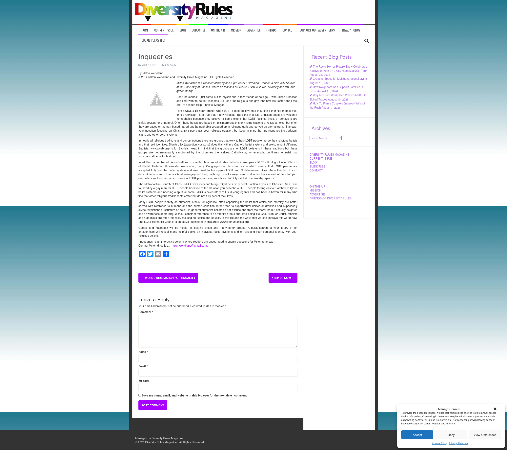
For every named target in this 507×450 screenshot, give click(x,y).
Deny (451, 435)
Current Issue (163, 30)
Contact (288, 30)
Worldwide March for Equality (168, 278)
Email (143, 366)
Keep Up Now (283, 278)
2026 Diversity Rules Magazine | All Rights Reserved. (171, 442)
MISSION (315, 190)
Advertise (253, 30)
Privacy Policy (350, 30)
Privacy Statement (458, 443)
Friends (271, 30)
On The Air (218, 30)
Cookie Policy (439, 443)
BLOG (313, 162)
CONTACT (316, 170)
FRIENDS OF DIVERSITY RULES (331, 198)
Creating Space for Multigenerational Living (340, 78)
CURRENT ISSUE (321, 158)
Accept (417, 435)
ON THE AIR (317, 186)
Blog (182, 30)
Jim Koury (170, 65)
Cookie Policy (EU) (153, 40)
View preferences (485, 435)
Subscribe (198, 30)
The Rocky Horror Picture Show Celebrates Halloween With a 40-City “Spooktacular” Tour (338, 68)
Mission (236, 30)
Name (143, 352)
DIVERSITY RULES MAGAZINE (329, 154)
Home (144, 30)
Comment (145, 312)
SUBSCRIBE (317, 166)
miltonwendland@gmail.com (189, 245)
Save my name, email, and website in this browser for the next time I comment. (195, 395)
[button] (495, 409)
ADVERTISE (317, 194)
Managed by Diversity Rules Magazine (159, 438)
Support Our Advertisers (317, 30)
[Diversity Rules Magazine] (183, 12)
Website (143, 381)
